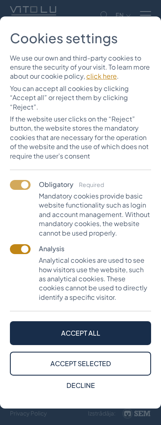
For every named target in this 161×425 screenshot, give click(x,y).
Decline (80, 385)
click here (101, 76)
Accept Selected (80, 363)
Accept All (80, 333)
